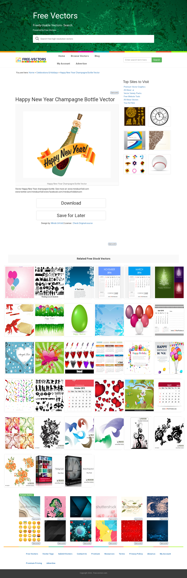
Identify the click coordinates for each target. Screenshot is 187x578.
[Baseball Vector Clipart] (159, 164)
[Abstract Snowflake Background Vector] (107, 320)
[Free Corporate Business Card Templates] (134, 140)
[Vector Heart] (48, 358)
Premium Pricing (34, 563)
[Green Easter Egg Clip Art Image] (77, 320)
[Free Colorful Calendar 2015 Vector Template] (107, 358)
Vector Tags (48, 554)
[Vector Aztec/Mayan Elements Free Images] (134, 116)
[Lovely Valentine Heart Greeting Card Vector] (18, 358)
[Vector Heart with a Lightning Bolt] (77, 358)
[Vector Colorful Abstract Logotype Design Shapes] (134, 164)
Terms (122, 554)
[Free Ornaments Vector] (137, 433)
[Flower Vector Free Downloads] (18, 471)
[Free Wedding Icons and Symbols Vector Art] (48, 282)
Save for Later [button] (71, 215)
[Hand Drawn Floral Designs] (159, 140)
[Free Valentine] (48, 395)
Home (31, 72)
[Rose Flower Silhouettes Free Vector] (167, 433)
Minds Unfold (57, 223)
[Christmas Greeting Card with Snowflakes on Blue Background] (77, 282)
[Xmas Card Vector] (167, 282)
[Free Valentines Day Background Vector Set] (18, 433)
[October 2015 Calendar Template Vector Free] (77, 395)
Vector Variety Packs (133, 93)
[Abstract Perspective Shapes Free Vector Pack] (77, 471)
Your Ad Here (129, 103)
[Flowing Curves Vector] (77, 433)
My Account (165, 554)
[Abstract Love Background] (18, 282)
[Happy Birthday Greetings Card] (167, 358)
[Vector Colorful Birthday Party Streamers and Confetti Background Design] (18, 395)
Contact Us (82, 554)
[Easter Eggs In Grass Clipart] (48, 320)
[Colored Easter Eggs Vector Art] (137, 320)
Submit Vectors (65, 554)
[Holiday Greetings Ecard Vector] (18, 320)
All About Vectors (131, 100)
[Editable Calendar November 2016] (107, 282)
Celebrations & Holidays (47, 72)
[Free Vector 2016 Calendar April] (167, 395)
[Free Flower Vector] (48, 433)
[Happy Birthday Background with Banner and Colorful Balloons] (137, 358)
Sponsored (114, 92)
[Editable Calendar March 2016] (137, 282)
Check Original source (83, 223)
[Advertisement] (68, 84)
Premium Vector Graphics (135, 87)
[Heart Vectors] (107, 395)
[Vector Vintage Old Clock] (159, 116)
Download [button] (71, 203)
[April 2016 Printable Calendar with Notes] (167, 320)
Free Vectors (32, 554)
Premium (95, 554)
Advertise (50, 563)
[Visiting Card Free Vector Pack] (48, 471)
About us (151, 554)
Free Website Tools (132, 96)
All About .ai (129, 90)
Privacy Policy (136, 554)
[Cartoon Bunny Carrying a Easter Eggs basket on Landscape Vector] (137, 395)
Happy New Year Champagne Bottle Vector (80, 72)
